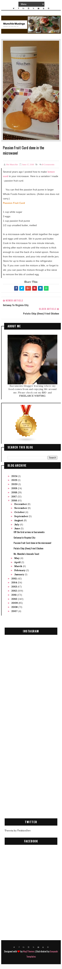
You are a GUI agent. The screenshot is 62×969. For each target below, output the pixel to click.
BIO (44, 392)
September (21, 516)
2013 (14, 586)
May (17, 558)
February (20, 570)
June (17, 528)
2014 (14, 582)
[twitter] (13, 8)
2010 (14, 598)
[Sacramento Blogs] (26, 423)
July (17, 524)
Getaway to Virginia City (24, 537)
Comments (48, 164)
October (19, 512)
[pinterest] (48, 8)
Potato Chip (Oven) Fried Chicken (28, 548)
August (19, 520)
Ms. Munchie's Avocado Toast (26, 554)
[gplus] (23, 8)
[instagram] (28, 8)
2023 (14, 480)
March (18, 566)
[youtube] (43, 8)
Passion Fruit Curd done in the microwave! (32, 543)
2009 (14, 602)
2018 (14, 492)
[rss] (33, 8)
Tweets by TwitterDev (18, 830)
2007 (14, 611)
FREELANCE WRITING (32, 395)
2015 (14, 578)
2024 (14, 476)
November (21, 508)
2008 (14, 607)
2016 (14, 500)
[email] (38, 8)
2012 (14, 590)
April (17, 562)
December (21, 504)
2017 (14, 496)
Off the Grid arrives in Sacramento (29, 532)
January (19, 574)
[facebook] (18, 8)
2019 (14, 488)
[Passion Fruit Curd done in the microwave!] (31, 89)
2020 (14, 484)
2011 (14, 594)
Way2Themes (29, 951)
